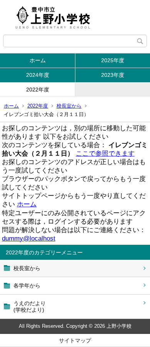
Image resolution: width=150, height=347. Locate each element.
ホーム (38, 60)
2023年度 (112, 75)
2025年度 (112, 60)
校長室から (69, 106)
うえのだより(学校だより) (29, 306)
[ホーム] (75, 17)
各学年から (26, 285)
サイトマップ (75, 340)
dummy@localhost (28, 238)
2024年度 (37, 75)
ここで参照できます (105, 153)
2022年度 (37, 89)
